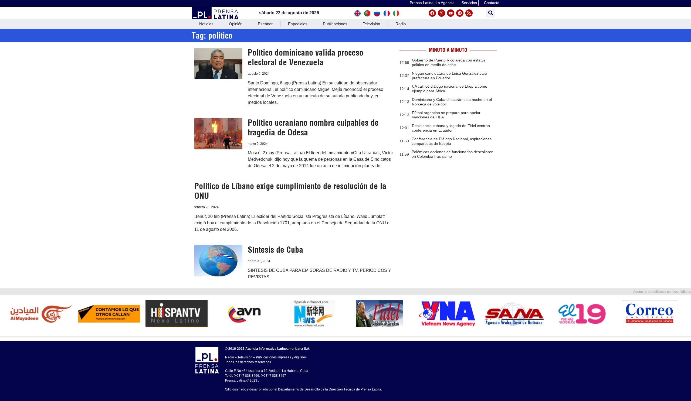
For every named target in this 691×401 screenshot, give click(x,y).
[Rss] (469, 13)
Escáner (265, 24)
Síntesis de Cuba (275, 250)
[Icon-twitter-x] (441, 13)
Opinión (235, 24)
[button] (490, 13)
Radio (400, 24)
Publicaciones (335, 24)
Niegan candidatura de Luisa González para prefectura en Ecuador (449, 75)
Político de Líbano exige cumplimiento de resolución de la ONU (290, 191)
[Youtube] (450, 13)
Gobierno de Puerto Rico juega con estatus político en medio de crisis (449, 62)
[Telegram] (459, 13)
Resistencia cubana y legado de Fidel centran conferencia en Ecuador (451, 128)
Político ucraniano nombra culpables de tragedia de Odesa (313, 128)
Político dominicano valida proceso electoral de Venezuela (305, 57)
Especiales (297, 24)
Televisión (371, 24)
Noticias (206, 24)
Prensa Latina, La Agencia (432, 3)
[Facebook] (432, 13)
